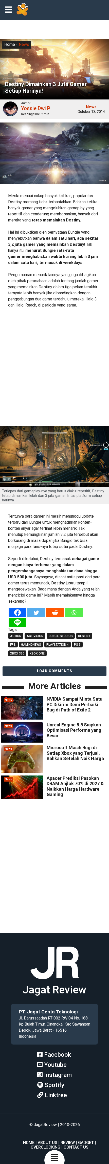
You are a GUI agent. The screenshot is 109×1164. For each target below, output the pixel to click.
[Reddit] (55, 612)
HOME (28, 1142)
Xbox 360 (17, 653)
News (24, 44)
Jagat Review (54, 990)
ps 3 (77, 644)
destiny (84, 636)
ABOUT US (47, 1142)
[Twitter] (36, 612)
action (15, 636)
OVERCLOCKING (45, 1147)
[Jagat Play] (22, 10)
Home (9, 44)
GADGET (86, 1142)
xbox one (37, 653)
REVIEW (68, 1142)
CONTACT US (76, 1147)
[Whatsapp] (74, 612)
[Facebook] (17, 612)
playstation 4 (57, 644)
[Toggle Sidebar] (10, 10)
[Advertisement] (54, 367)
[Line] (17, 622)
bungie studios (61, 636)
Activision (35, 636)
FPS (13, 644)
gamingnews (31, 644)
